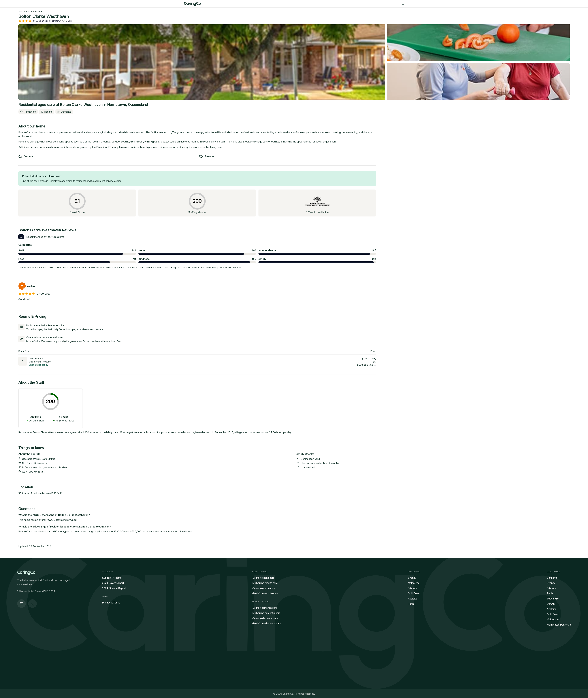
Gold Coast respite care (265, 593)
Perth (411, 603)
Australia (22, 11)
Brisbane (412, 588)
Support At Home (112, 577)
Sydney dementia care (264, 607)
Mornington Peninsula (559, 624)
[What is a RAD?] (375, 365)
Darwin (551, 603)
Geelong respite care (263, 588)
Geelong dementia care (265, 618)
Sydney (412, 577)
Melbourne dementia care (266, 613)
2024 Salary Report (113, 582)
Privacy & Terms (111, 602)
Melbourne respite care (265, 582)
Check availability (38, 364)
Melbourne (414, 582)
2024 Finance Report (114, 588)
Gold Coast (414, 593)
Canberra (552, 577)
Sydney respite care (263, 577)
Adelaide (412, 598)
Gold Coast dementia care (266, 623)
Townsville (553, 598)
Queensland (36, 11)
